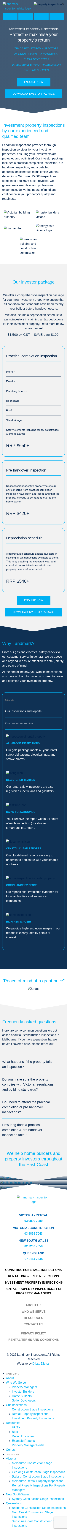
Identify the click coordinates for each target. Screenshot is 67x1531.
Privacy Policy (33, 1333)
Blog (15, 1431)
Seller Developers (24, 1400)
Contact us (33, 1324)
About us (34, 1305)
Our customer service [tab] (19, 723)
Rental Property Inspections (33, 1276)
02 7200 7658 (33, 1246)
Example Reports (23, 1440)
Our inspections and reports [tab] (23, 711)
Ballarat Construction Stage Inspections (38, 1476)
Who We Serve (34, 1311)
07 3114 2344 (34, 1258)
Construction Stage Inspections (33, 1269)
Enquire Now (33, 81)
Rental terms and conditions (33, 1339)
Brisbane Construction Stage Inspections (39, 1507)
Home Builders (22, 1396)
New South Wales (18, 1494)
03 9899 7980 (33, 1220)
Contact (11, 1449)
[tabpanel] (33, 837)
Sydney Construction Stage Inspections (38, 1498)
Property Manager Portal (28, 1445)
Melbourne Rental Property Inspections (37, 1481)
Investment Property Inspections (33, 1282)
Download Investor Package (33, 93)
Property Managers (24, 1387)
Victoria (11, 1458)
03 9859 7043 (33, 1233)
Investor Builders (23, 1391)
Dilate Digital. (41, 1363)
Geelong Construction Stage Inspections (38, 1472)
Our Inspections (16, 1405)
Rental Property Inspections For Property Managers (33, 1291)
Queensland (14, 1503)
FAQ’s (16, 1427)
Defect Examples (23, 1436)
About (10, 1378)
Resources (33, 1318)
